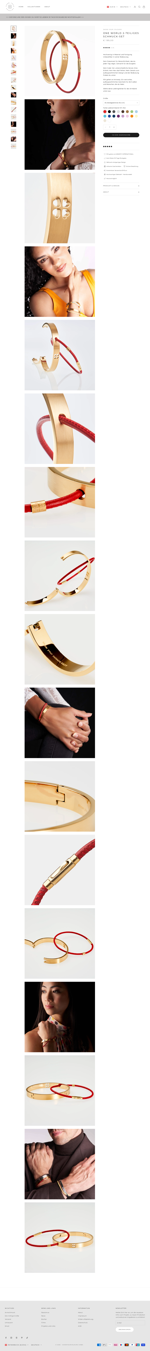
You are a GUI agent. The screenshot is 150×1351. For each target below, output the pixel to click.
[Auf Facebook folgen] (6, 1338)
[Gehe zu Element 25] (13, 80)
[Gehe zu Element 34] (13, 146)
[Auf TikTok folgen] (27, 1338)
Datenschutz (83, 1323)
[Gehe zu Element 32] (13, 131)
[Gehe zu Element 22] (13, 58)
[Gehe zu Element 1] (13, 28)
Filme (43, 1323)
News (43, 1316)
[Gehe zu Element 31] (13, 124)
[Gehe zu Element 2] (13, 36)
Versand (8, 1319)
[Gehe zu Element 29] (13, 109)
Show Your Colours (112, 29)
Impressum (82, 1316)
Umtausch (9, 1323)
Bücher (44, 1319)
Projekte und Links (48, 1326)
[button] (108, 146)
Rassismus (45, 1312)
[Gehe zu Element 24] (13, 73)
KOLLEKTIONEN (34, 6)
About (80, 1312)
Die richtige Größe (12, 1316)
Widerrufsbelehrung (85, 1319)
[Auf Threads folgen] (17, 1338)
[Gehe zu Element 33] (13, 139)
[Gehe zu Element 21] (13, 51)
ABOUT (47, 6)
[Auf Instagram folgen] (11, 1338)
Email (7, 1326)
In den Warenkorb (121, 135)
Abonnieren (125, 1329)
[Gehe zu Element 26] (13, 87)
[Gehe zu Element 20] (13, 43)
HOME (21, 6)
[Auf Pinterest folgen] (22, 1338)
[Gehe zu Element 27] (13, 95)
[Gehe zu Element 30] (13, 117)
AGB (79, 1326)
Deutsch (124, 7)
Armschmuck (10, 1312)
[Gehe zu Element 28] (13, 102)
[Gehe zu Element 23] (13, 65)
